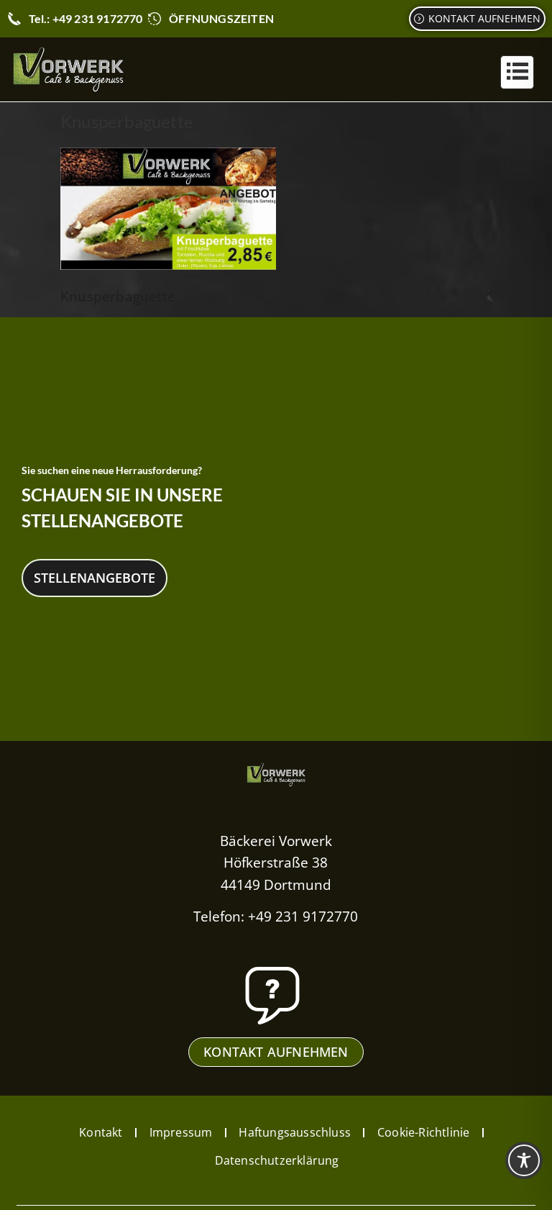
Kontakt (100, 1132)
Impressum (181, 1132)
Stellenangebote (94, 577)
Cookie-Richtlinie (423, 1132)
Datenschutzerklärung (277, 1160)
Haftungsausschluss (295, 1132)
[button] (517, 72)
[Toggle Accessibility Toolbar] (524, 1160)
